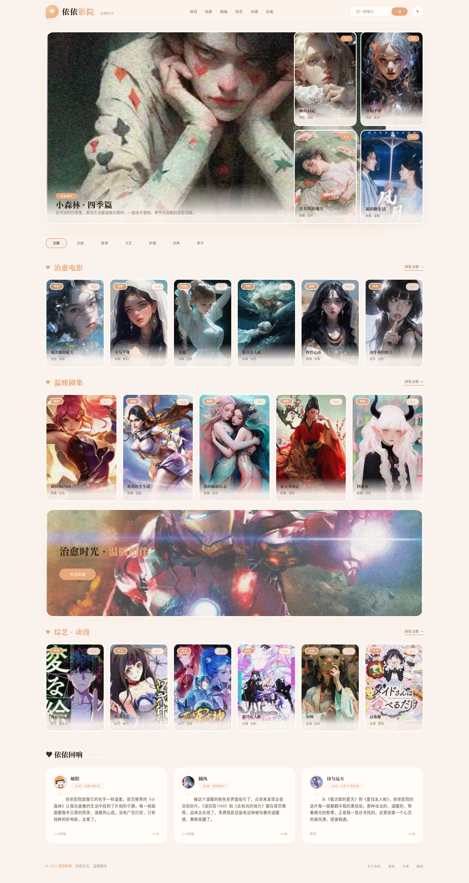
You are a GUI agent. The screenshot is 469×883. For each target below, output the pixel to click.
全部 (56, 242)
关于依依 (374, 866)
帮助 (391, 866)
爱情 (104, 242)
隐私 (420, 866)
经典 (176, 242)
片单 (406, 866)
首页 (193, 11)
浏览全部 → (413, 266)
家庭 (152, 242)
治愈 (269, 11)
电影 (209, 11)
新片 (200, 242)
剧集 (224, 11)
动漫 (254, 11)
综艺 (239, 11)
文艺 (128, 242)
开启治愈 (77, 574)
